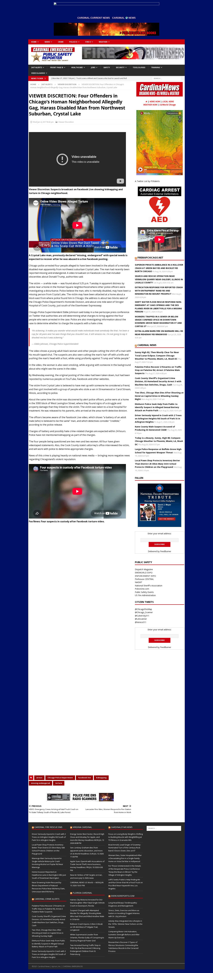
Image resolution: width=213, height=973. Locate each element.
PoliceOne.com (142, 588)
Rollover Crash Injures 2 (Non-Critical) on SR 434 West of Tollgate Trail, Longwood (86, 927)
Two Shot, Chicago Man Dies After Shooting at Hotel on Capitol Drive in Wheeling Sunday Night (159, 396)
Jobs (93, 67)
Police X (73, 42)
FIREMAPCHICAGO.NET (150, 257)
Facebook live (84, 777)
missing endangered (40, 783)
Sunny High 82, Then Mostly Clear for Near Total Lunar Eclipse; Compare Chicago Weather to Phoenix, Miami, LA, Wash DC (157, 355)
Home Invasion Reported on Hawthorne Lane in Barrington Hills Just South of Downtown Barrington (49, 875)
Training (155, 67)
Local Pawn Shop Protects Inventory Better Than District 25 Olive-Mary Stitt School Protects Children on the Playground (157, 463)
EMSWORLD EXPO (143, 572)
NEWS (47, 42)
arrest (39, 777)
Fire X (88, 42)
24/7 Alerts (36, 67)
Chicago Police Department (60, 777)
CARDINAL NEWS (147, 345)
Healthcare (77, 67)
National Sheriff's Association (148, 585)
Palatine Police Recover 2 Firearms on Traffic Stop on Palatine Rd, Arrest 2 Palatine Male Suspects (158, 370)
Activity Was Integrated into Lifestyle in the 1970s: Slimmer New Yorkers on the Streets (125, 924)
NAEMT (138, 582)
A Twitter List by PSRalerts (147, 181)
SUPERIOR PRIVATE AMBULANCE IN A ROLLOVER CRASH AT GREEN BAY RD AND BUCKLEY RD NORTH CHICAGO (159, 268)
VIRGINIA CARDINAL (82, 827)
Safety (106, 67)
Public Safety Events (144, 592)
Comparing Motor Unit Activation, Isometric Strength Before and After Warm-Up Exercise (124, 934)
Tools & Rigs (139, 67)
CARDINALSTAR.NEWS (121, 827)
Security (120, 67)
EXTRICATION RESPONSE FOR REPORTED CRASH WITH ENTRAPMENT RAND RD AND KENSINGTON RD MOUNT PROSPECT (159, 290)
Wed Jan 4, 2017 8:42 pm (43, 122)
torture (58, 783)
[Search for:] (166, 78)
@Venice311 (140, 622)
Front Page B (56, 67)
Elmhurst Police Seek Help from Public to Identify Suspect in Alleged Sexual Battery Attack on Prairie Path (157, 407)
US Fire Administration (145, 595)
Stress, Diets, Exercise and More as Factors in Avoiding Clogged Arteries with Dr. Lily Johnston (124, 913)
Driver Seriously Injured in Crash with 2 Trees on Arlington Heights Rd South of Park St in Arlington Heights (158, 418)
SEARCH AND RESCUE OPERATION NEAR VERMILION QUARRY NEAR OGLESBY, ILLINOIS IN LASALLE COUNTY (159, 279)
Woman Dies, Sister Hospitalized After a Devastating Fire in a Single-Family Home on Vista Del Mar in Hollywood (125, 858)
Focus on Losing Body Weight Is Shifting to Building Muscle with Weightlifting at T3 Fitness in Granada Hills (125, 837)
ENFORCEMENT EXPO (145, 576)
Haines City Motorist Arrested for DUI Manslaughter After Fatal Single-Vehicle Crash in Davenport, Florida (87, 902)
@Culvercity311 (142, 615)
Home (34, 42)
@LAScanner (141, 618)
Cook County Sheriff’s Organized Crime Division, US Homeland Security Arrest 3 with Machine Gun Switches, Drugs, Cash (158, 381)
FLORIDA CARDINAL (82, 892)
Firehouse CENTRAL (144, 579)
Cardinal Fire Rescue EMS (48, 827)
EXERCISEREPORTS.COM (122, 895)
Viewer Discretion (66, 122)
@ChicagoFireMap (143, 609)
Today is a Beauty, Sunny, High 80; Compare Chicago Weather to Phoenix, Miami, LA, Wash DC (159, 441)
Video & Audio (38, 73)
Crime (60, 42)
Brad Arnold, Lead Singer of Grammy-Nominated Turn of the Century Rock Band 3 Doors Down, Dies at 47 (124, 847)
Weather (103, 42)
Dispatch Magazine (144, 569)
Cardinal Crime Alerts (46, 898)
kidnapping (101, 777)
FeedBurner (165, 551)
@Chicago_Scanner (144, 612)
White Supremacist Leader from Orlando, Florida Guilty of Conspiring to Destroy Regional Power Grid (87, 937)
